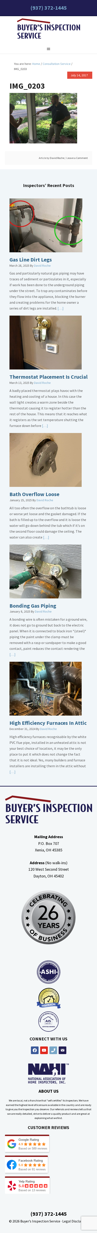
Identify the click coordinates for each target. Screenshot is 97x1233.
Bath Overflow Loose (34, 494)
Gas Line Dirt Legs (30, 259)
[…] (60, 308)
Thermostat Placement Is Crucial (48, 376)
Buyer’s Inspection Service (40, 1221)
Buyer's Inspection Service (48, 29)
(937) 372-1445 (48, 7)
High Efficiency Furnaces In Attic (48, 722)
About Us (49, 1091)
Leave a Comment (77, 158)
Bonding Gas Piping (32, 605)
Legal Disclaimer (75, 1221)
